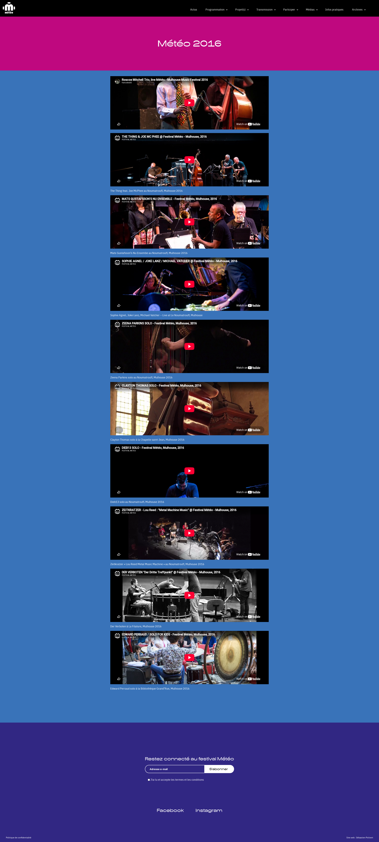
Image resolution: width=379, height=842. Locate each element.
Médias (310, 9)
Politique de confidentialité (18, 837)
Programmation (214, 9)
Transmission (264, 9)
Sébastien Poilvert (364, 837)
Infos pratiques (334, 9)
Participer (289, 9)
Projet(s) (240, 9)
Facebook (170, 810)
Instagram (209, 810)
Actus (193, 9)
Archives (357, 9)
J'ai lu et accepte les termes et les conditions (177, 779)
